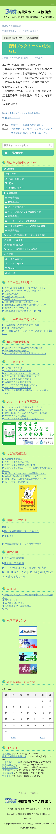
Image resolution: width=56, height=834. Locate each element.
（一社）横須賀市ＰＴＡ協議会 (22, 249)
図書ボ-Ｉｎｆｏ (12, 117)
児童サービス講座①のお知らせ (27, 125)
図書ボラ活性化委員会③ (14, 756)
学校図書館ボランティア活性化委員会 (22, 113)
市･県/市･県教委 (15, 244)
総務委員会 (13, 216)
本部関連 (10, 169)
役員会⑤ (6, 776)
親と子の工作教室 (14, 563)
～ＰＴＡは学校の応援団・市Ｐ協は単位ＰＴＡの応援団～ (28, 809)
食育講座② (7, 770)
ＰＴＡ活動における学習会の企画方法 (25, 567)
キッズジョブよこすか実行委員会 (24, 211)
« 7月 (13, 738)
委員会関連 (12, 193)
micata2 (33, 828)
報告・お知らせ (16, 178)
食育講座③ (7, 773)
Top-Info (12, 268)
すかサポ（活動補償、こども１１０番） (26, 235)
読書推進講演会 (10, 767)
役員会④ (6, 753)
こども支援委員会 (17, 207)
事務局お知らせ (16, 188)
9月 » (42, 738)
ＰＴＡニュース (15, 258)
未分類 (11, 273)
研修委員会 (13, 197)
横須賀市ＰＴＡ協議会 (32, 814)
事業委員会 (13, 230)
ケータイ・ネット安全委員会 (22, 221)
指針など (11, 174)
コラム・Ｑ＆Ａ (15, 263)
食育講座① (7, 764)
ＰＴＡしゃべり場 (11, 762)
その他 (10, 254)
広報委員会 (13, 202)
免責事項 (34, 793)
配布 (11, 183)
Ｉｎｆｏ (9, 535)
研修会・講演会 (14, 240)
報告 (6, 527)
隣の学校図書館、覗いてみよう (21, 531)
